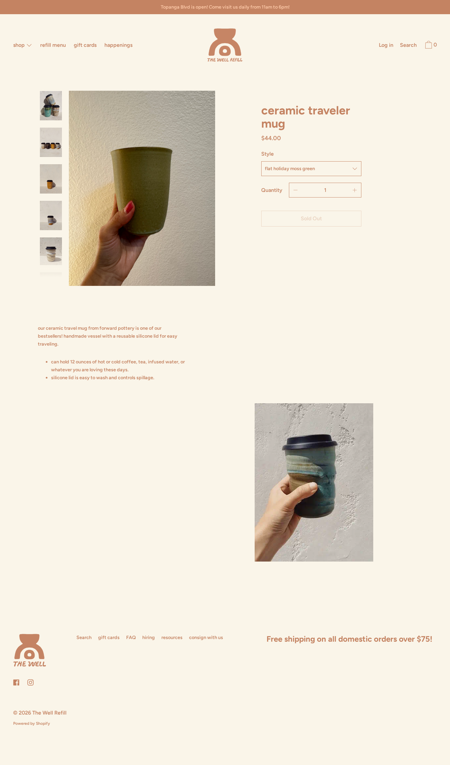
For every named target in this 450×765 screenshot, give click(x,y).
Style (267, 154)
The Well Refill (49, 713)
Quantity (271, 190)
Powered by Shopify (31, 723)
